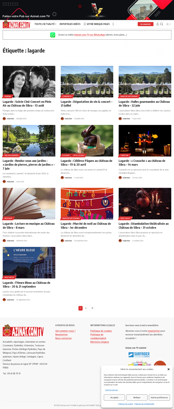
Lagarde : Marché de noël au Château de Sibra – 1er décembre (86, 225)
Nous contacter (63, 338)
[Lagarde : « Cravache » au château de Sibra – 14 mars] (145, 141)
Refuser (136, 397)
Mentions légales (99, 342)
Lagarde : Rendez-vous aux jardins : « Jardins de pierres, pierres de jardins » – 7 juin (29, 164)
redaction (10, 118)
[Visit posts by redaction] (4, 118)
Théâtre (124, 155)
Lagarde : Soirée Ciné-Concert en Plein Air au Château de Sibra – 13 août (27, 103)
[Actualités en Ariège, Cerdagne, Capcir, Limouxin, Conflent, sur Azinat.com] (16, 24)
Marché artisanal (129, 96)
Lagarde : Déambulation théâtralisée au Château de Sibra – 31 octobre (144, 225)
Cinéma (8, 96)
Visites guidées (11, 155)
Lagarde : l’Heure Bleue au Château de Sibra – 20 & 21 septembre (26, 284)
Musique (8, 218)
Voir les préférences (159, 397)
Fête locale (79, 155)
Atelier (66, 155)
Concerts (67, 96)
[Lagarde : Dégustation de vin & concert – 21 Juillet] (87, 81)
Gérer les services (111, 390)
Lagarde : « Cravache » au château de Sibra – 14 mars (142, 162)
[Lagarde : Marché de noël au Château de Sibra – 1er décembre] (87, 203)
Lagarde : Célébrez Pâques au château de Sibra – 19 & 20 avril (86, 162)
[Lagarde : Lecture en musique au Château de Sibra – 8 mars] (29, 203)
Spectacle (125, 218)
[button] (168, 369)
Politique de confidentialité (144, 404)
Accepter (114, 397)
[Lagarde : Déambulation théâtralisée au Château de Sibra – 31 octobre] (145, 203)
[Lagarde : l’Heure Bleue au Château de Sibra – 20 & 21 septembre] (29, 262)
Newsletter (61, 334)
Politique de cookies (125, 404)
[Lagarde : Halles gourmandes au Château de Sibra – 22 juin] (145, 81)
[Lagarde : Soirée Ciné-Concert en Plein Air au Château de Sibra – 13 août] (29, 81)
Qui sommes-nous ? (65, 331)
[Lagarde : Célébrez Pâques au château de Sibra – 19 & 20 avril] (87, 141)
